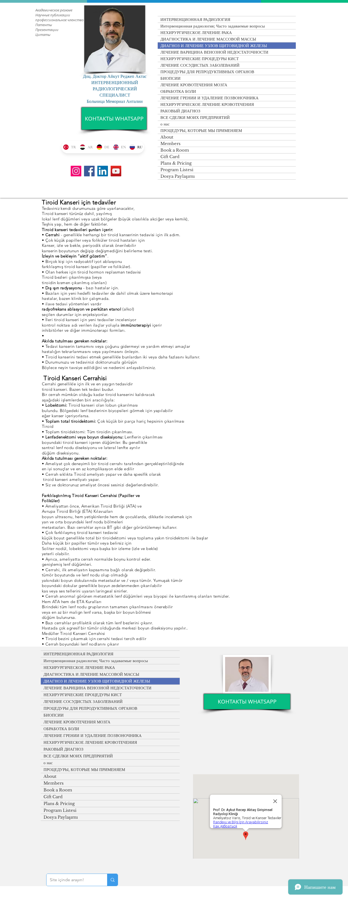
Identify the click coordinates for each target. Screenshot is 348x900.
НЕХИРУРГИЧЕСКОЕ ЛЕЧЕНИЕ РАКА (196, 32)
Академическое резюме (53, 10)
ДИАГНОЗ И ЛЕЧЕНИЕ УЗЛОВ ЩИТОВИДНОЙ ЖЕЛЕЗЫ (213, 45)
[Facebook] (89, 171)
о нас (165, 124)
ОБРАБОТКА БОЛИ (178, 91)
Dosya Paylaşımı (177, 176)
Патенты (43, 24)
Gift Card (169, 156)
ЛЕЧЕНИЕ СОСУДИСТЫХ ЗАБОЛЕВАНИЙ (200, 65)
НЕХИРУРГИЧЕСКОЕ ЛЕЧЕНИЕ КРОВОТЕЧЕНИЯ (207, 104)
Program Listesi (176, 169)
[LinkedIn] (102, 171)
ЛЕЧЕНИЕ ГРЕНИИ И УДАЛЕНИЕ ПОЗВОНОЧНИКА (209, 97)
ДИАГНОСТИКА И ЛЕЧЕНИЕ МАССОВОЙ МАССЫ (208, 39)
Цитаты (42, 34)
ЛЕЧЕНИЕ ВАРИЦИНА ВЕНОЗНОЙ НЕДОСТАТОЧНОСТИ (214, 52)
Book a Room (174, 150)
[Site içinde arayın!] (112, 880)
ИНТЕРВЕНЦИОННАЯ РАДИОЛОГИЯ (195, 19)
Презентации (46, 29)
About (166, 137)
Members (170, 143)
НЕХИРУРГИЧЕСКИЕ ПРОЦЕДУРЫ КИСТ (199, 58)
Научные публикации (52, 15)
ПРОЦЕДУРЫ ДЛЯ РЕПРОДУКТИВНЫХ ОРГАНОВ (207, 71)
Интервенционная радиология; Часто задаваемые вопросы (212, 26)
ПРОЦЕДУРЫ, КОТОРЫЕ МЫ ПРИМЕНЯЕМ (201, 130)
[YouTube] (116, 171)
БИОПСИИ (170, 78)
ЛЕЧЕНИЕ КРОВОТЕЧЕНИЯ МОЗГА (193, 84)
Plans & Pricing (176, 163)
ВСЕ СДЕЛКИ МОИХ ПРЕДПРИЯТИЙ (195, 117)
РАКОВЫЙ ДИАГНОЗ (180, 110)
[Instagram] (76, 171)
